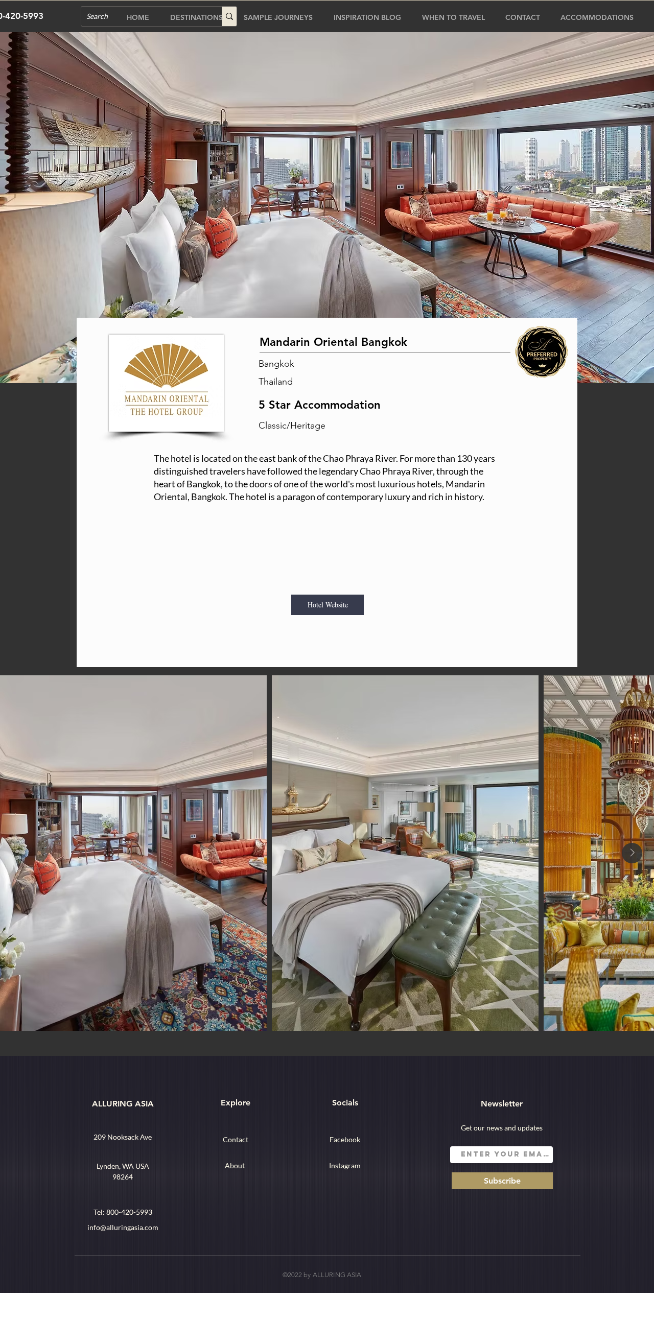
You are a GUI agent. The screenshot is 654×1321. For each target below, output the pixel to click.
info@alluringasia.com (122, 1227)
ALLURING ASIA (123, 1103)
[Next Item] (632, 853)
